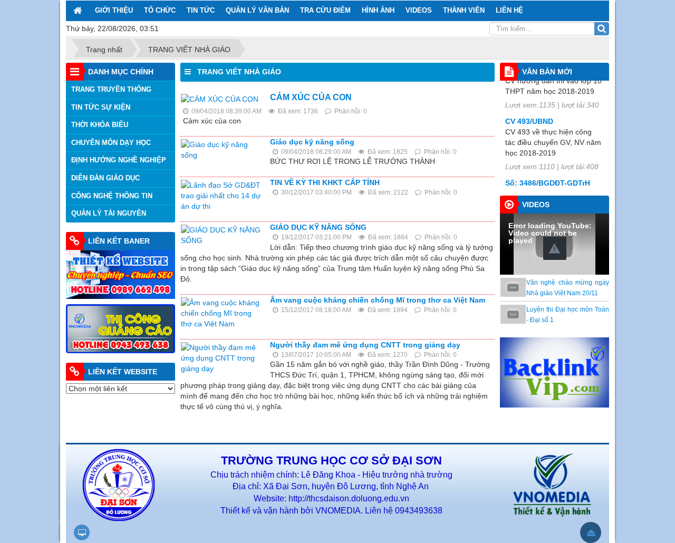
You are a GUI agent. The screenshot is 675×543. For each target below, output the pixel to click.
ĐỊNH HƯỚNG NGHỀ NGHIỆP (118, 160)
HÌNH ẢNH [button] (378, 10)
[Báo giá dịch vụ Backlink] (554, 371)
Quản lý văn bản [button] (257, 10)
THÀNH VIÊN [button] (464, 10)
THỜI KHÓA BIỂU (99, 125)
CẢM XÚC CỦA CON (311, 97)
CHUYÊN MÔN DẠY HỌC (111, 143)
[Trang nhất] (78, 11)
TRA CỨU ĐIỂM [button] (325, 10)
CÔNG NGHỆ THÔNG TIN (111, 196)
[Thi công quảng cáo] (120, 328)
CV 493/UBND (529, 109)
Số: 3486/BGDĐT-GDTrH (547, 171)
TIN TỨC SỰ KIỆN (100, 107)
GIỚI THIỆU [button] (114, 10)
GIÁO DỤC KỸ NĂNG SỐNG (318, 227)
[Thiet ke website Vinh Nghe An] (120, 273)
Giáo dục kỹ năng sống (312, 142)
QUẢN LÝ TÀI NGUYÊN (108, 213)
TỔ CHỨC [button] (160, 10)
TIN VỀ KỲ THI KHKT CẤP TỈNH (325, 182)
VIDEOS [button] (419, 10)
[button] (554, 248)
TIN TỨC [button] (201, 10)
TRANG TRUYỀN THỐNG (111, 89)
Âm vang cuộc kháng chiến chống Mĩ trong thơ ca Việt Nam (377, 300)
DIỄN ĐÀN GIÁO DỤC (105, 178)
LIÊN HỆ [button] (509, 10)
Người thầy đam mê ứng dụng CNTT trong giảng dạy (365, 345)
